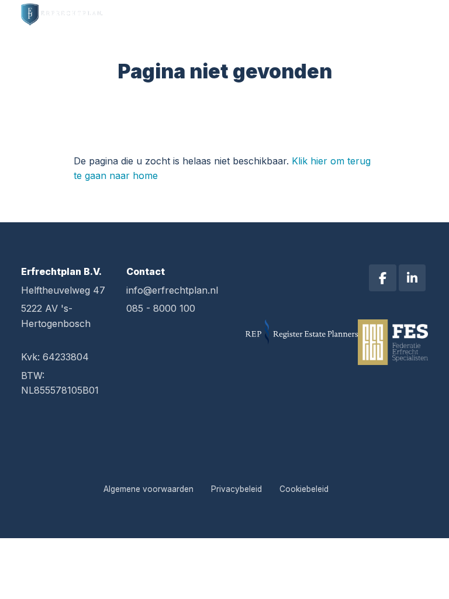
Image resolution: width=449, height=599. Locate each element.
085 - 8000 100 (160, 308)
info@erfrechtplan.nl (172, 290)
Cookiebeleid (304, 489)
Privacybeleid (236, 489)
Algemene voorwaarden (148, 489)
